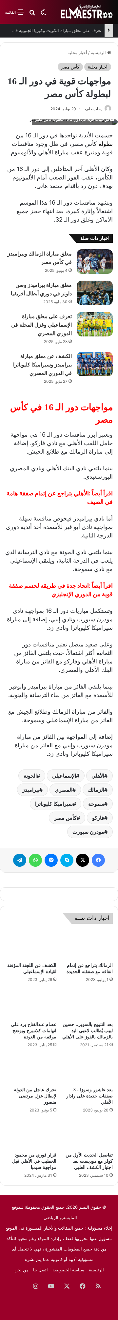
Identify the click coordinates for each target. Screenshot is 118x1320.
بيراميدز (30, 789)
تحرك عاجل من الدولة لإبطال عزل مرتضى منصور (35, 1096)
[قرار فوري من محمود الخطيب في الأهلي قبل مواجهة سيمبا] (30, 1134)
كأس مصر (70, 67)
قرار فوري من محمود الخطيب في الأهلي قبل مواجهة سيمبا (34, 1161)
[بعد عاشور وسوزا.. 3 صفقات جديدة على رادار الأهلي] (87, 1069)
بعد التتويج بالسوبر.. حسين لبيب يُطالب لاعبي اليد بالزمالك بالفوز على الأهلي (87, 1030)
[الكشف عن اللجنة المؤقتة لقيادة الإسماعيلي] (30, 944)
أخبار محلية (77, 52)
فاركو (98, 818)
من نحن (21, 1269)
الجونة (30, 775)
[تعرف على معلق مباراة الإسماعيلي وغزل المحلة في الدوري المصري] (95, 324)
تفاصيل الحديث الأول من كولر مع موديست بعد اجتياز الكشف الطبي (89, 1161)
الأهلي (97, 775)
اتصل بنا (40, 1269)
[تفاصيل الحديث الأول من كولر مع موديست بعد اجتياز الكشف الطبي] (87, 1134)
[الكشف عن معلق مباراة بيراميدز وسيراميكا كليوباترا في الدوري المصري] (95, 364)
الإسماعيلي (64, 775)
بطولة (105, 143)
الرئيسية (99, 52)
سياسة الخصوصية (68, 1269)
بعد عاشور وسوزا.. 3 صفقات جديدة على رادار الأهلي (89, 1096)
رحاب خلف (94, 108)
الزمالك (96, 789)
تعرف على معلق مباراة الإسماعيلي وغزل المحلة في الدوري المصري (41, 325)
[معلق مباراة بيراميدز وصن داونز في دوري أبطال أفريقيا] (95, 293)
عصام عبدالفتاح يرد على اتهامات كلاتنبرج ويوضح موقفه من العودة (33, 1030)
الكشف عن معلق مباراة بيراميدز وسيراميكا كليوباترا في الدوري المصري (42, 364)
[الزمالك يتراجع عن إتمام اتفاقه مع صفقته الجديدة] (87, 944)
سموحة (96, 803)
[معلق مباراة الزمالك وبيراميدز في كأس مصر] (95, 261)
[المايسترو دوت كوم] (87, 12)
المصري (63, 789)
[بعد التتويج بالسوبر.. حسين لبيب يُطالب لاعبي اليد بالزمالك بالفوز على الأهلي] (87, 1003)
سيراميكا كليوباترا (54, 803)
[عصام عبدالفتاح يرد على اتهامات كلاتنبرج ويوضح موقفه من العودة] (30, 1003)
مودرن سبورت (88, 832)
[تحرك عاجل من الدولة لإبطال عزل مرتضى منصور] (30, 1069)
